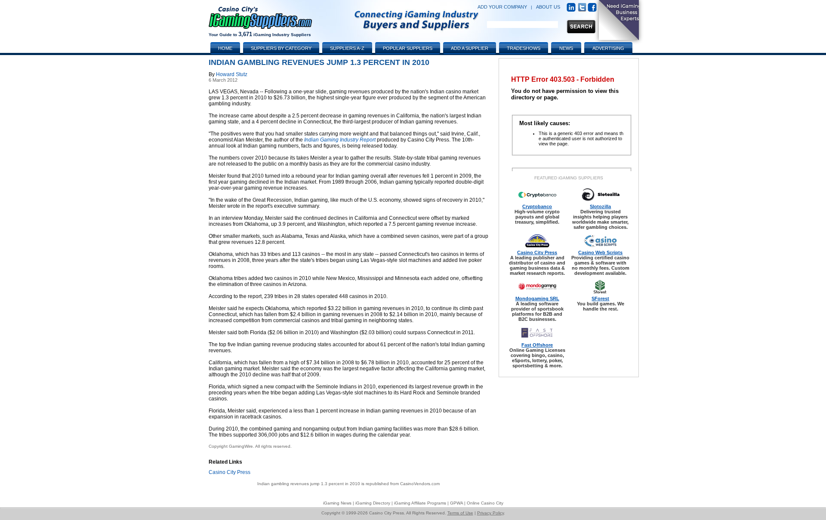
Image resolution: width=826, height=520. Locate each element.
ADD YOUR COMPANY (502, 6)
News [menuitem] (566, 48)
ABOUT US (548, 6)
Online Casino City (485, 503)
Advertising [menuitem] (608, 48)
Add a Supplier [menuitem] (469, 48)
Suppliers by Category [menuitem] (281, 48)
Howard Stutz (231, 74)
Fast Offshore (537, 345)
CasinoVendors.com (420, 483)
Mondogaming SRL (537, 298)
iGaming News (337, 503)
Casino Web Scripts (600, 252)
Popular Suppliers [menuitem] (407, 48)
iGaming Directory (372, 503)
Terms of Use (460, 513)
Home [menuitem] (225, 48)
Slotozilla (600, 206)
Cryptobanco (537, 206)
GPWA (456, 503)
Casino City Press (229, 472)
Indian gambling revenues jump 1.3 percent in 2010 (308, 483)
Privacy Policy (490, 513)
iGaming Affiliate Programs (420, 503)
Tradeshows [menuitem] (523, 48)
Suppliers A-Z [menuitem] (347, 48)
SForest (600, 298)
